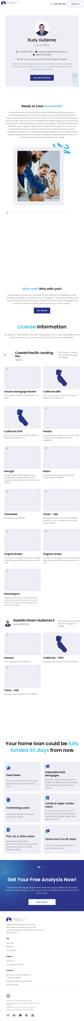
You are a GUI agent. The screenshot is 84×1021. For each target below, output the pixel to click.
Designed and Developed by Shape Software (19, 1010)
